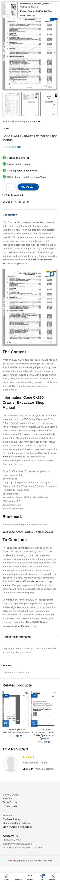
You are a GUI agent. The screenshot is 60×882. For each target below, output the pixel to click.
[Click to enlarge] (8, 84)
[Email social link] (20, 202)
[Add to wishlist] (25, 696)
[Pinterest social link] (24, 202)
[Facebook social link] (11, 202)
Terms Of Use (9, 802)
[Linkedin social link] (28, 202)
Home (5, 121)
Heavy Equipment (21, 121)
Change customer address (16, 823)
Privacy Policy (9, 806)
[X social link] (15, 202)
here (20, 386)
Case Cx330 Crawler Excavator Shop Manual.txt (27, 531)
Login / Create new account (17, 826)
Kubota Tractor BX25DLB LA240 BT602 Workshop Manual (37, 11)
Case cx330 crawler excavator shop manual (31, 222)
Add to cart (28, 187)
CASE (37, 121)
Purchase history (11, 819)
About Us (7, 798)
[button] (5, 723)
